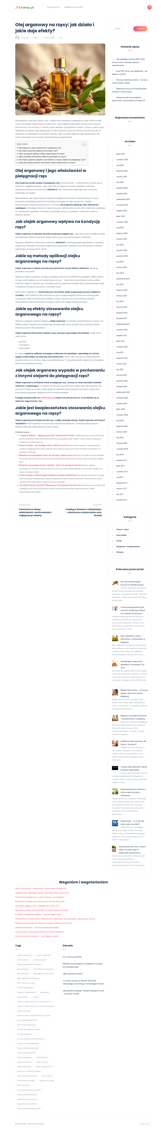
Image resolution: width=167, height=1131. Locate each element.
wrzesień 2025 (122, 205)
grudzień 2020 (122, 381)
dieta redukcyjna (23, 969)
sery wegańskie (41, 1057)
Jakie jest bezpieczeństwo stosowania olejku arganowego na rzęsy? (46, 163)
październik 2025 (123, 199)
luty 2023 (120, 284)
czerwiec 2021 (122, 347)
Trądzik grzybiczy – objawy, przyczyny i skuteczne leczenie (46, 435)
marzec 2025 (121, 239)
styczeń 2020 (121, 443)
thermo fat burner (23, 1085)
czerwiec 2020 (122, 415)
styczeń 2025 (121, 250)
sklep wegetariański (24, 1067)
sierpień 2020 (121, 403)
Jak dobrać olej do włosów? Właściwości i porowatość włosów (47, 485)
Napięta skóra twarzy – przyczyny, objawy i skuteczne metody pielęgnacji (134, 693)
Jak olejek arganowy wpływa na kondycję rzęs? (38, 151)
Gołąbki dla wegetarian (25, 988)
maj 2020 (120, 420)
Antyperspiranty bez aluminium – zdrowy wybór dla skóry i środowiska (134, 792)
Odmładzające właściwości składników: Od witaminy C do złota (132, 664)
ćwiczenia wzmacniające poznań (28, 1108)
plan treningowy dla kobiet (26, 1025)
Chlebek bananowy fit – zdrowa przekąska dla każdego (37, 927)
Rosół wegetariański (24, 1057)
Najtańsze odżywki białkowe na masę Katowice (34, 1002)
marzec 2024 (121, 267)
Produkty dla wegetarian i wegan (28, 1029)
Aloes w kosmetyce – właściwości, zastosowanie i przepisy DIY (41, 888)
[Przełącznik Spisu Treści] (83, 144)
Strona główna (53, 7)
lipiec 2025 (120, 216)
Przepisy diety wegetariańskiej (27, 1048)
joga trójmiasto (22, 997)
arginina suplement (43, 955)
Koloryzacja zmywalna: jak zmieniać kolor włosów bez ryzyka (39, 901)
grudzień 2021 (122, 313)
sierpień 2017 (121, 460)
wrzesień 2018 (122, 449)
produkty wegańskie (24, 1034)
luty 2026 (120, 182)
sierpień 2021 (121, 335)
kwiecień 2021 (122, 358)
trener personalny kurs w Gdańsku (29, 1090)
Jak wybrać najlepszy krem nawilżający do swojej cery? (37, 906)
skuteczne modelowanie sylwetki (29, 1071)
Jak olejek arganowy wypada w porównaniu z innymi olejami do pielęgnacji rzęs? (52, 160)
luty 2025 (120, 245)
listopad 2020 (121, 386)
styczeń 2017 (121, 500)
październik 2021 (123, 324)
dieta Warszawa (22, 974)
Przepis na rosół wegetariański (28, 1043)
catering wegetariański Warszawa (29, 964)
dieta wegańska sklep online (43, 974)
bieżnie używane (23, 960)
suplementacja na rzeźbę (26, 1080)
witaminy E (36, 127)
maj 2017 (120, 477)
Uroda (35, 38)
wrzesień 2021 (122, 330)
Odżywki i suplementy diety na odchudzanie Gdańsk (35, 1006)
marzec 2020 (121, 432)
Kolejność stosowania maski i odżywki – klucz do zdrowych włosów (50, 465)
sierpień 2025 (121, 211)
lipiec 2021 (120, 341)
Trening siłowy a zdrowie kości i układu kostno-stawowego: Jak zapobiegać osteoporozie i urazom (55, 919)
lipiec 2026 (120, 154)
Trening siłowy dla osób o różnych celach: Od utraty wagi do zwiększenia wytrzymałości (132, 850)
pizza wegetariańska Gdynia (27, 1020)
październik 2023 (123, 279)
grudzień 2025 (122, 188)
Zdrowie (119, 552)
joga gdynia (45, 992)
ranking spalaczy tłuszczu (26, 1053)
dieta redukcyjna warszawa (43, 969)
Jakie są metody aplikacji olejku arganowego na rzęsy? (41, 154)
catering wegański (39, 960)
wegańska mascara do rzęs (27, 1099)
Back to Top (145, 1124)
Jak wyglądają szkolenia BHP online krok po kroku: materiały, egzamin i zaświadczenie (128, 62)
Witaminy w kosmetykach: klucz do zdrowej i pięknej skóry (46, 455)
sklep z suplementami (44, 1067)
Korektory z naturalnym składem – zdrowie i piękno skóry (38, 914)
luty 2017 (120, 494)
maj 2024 (120, 262)
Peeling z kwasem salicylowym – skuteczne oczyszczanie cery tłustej (83, 512)
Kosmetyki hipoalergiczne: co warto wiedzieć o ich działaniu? (39, 897)
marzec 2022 (121, 296)
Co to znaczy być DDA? (72, 957)
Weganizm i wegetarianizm (128, 546)
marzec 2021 (121, 364)
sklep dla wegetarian (24, 1062)
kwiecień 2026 (122, 171)
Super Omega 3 (46, 1076)
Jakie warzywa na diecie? (73, 974)
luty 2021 (120, 369)
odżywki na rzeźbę (23, 1011)
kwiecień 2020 (122, 426)
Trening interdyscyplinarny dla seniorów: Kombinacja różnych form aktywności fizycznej (133, 610)
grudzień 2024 (122, 256)
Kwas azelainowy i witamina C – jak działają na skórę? (37, 936)
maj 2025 (120, 228)
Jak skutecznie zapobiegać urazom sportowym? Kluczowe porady (42, 893)
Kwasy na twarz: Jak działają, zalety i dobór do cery (42, 445)
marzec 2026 (121, 177)
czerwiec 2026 (122, 159)
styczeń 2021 (121, 375)
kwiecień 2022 (122, 290)
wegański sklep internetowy (27, 1104)
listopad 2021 (121, 318)
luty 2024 (120, 273)
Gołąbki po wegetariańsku (26, 992)
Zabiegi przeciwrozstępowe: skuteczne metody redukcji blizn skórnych (43, 923)
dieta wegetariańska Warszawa (28, 978)
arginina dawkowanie (24, 955)
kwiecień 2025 (122, 233)
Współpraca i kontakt (74, 7)
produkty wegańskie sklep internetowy (30, 1039)
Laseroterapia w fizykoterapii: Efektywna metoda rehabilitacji (47, 475)
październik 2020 (123, 392)
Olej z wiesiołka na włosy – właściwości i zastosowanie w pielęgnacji (133, 639)
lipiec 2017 (120, 466)
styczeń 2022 (121, 307)
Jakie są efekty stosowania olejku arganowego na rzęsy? (42, 157)
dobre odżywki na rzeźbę (26, 983)
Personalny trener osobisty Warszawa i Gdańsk (33, 1015)
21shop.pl (24, 38)
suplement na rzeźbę (46, 1080)
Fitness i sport (122, 529)
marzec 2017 (121, 488)
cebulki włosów (47, 398)
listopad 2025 (121, 194)
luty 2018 (120, 454)
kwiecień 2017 (122, 483)
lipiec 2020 (120, 409)
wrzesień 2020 (122, 398)
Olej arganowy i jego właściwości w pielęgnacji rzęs (39, 148)
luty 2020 (120, 437)
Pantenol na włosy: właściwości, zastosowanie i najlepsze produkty (35, 512)
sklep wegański (42, 1062)
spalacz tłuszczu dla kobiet (27, 1076)
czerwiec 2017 (122, 472)
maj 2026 (120, 165)
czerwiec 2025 (122, 222)
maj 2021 (120, 352)
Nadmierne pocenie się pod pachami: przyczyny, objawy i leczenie (41, 910)
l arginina (36, 997)
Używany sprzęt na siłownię (27, 1094)
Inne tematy (121, 535)
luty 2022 (120, 301)
